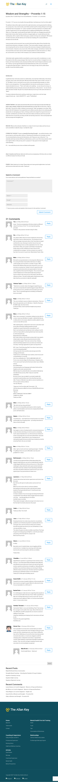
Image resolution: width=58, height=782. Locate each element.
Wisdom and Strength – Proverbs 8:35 (19, 696)
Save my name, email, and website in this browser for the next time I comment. (27, 208)
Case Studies (9, 752)
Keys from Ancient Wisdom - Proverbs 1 (28, 16)
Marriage (8, 755)
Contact (8, 728)
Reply (49, 223)
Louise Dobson (9, 687)
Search (49, 663)
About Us (8, 722)
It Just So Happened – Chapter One (23, 691)
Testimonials (9, 725)
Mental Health (9, 761)
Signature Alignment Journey (13, 680)
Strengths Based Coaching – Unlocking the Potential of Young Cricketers (24, 673)
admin (8, 16)
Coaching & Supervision (11, 758)
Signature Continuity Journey (13, 675)
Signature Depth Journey (12, 677)
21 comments (42, 16)
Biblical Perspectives (11, 763)
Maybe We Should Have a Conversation (15, 670)
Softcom (26, 775)
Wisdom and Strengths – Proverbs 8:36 (23, 694)
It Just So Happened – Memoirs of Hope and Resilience (28, 687)
